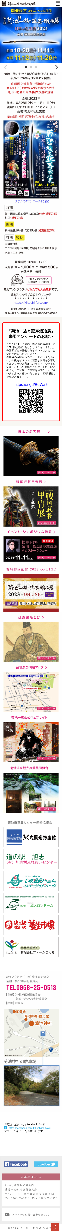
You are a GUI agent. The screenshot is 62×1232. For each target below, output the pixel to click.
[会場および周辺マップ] (31, 663)
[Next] (56, 67)
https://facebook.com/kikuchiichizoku (29, 1127)
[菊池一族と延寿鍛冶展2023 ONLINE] (31, 563)
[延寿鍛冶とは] (31, 613)
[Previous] (6, 67)
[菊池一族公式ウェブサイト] (31, 713)
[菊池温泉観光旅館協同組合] (31, 763)
